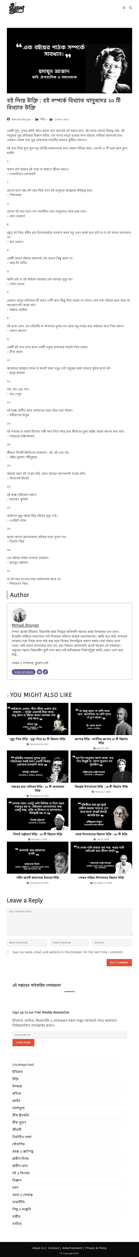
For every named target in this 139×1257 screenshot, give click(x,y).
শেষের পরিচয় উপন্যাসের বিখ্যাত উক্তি (101, 878)
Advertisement (72, 1248)
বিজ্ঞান (16, 1180)
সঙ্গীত (16, 1216)
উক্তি (43, 119)
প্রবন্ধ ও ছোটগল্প (22, 1151)
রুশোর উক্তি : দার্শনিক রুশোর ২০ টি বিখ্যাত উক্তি (101, 741)
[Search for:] (129, 8)
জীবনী (16, 1129)
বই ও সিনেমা (21, 1173)
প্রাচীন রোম (20, 1166)
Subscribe (23, 1042)
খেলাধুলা (18, 1108)
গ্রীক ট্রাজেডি (20, 1115)
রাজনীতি (18, 1202)
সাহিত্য (17, 1224)
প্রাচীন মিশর (20, 1158)
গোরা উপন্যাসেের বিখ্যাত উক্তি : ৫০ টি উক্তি (101, 834)
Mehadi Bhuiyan (21, 119)
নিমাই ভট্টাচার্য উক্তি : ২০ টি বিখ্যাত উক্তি (37, 834)
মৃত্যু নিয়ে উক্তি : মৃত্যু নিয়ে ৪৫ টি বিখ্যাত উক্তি (37, 739)
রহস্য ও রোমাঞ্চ (22, 1195)
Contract (53, 1248)
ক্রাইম (16, 1101)
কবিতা (16, 1093)
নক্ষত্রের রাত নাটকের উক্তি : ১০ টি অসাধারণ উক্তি (37, 789)
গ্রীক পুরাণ (19, 1122)
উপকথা (17, 1086)
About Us (38, 1248)
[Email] (39, 672)
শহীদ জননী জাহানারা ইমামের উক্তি (37, 878)
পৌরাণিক (18, 1144)
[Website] (45, 672)
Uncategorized (23, 1064)
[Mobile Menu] (124, 8)
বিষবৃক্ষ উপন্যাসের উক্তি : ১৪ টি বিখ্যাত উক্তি (101, 787)
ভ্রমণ (15, 1187)
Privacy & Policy (96, 1248)
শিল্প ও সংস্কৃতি (21, 1209)
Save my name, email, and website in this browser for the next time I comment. (68, 952)
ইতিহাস (17, 1072)
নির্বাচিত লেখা (21, 1137)
